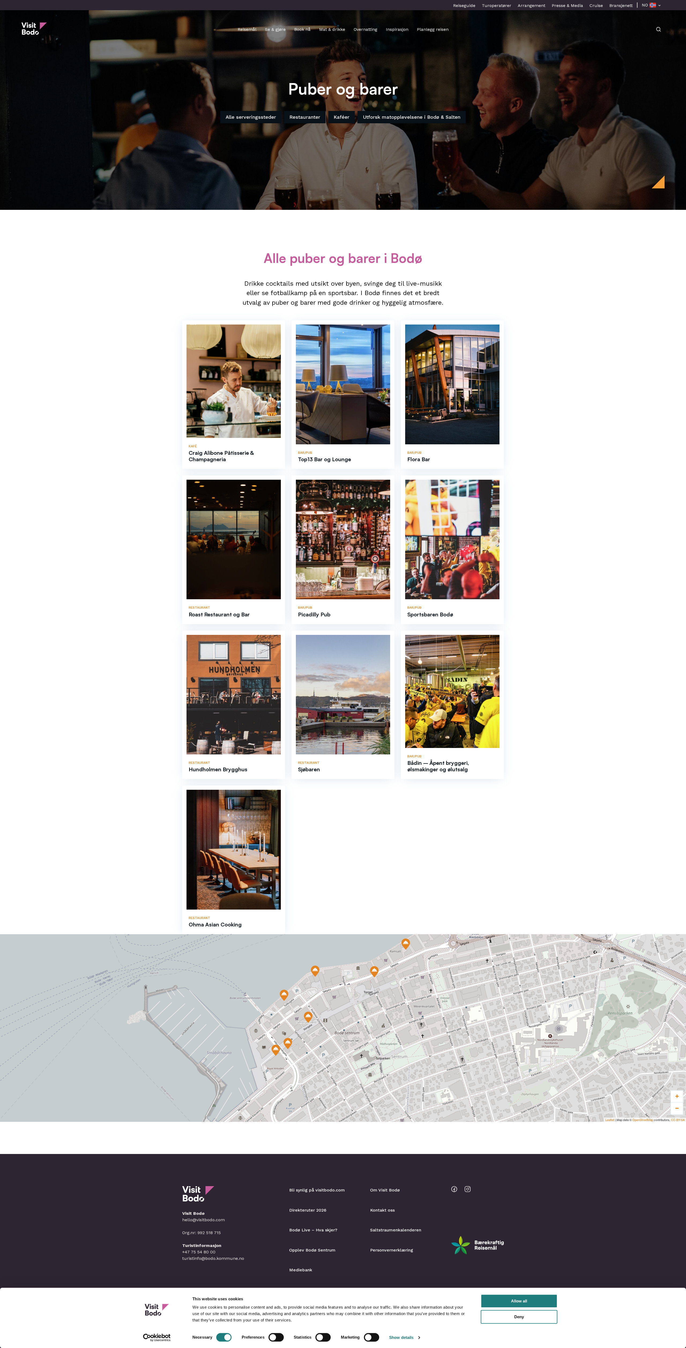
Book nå (302, 29)
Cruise (596, 5)
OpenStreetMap (642, 1120)
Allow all (519, 1301)
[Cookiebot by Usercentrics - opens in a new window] (156, 1338)
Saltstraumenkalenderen (395, 1229)
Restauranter (304, 117)
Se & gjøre (275, 29)
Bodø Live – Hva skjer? (313, 1229)
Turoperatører (496, 5)
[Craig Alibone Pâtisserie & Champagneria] (308, 1017)
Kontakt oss (382, 1210)
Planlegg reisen (433, 29)
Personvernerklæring (391, 1250)
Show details (401, 1337)
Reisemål (247, 29)
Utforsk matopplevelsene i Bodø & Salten (411, 117)
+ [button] (677, 1096)
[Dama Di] (374, 971)
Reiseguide (464, 5)
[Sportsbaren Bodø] (288, 1043)
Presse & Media (567, 5)
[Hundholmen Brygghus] (315, 971)
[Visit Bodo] (34, 32)
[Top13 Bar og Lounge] (275, 1050)
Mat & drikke (332, 29)
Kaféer (341, 117)
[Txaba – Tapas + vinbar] (405, 944)
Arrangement (531, 5)
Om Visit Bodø (385, 1190)
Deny (519, 1317)
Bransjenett (621, 5)
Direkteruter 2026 (307, 1210)
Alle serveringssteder (251, 117)
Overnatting (365, 29)
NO (645, 5)
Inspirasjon (397, 29)
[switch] (276, 1337)
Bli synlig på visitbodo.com (317, 1190)
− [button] (677, 1108)
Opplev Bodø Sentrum (312, 1250)
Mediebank (300, 1269)
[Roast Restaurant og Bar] (284, 995)
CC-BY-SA (678, 1120)
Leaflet (609, 1120)
